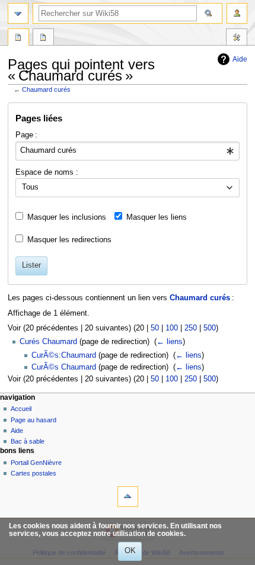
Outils (237, 38)
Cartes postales (33, 473)
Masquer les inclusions (66, 217)
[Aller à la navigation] (18, 13)
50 (155, 328)
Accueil (21, 408)
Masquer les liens (156, 217)
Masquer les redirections (69, 240)
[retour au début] (127, 496)
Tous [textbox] (30, 187)
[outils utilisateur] (237, 13)
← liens (170, 342)
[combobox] (127, 151)
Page (18, 38)
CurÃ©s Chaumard (63, 367)
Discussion (43, 38)
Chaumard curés (46, 89)
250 (190, 328)
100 (171, 328)
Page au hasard (33, 419)
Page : (26, 135)
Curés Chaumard (48, 342)
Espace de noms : (46, 172)
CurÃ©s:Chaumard (63, 355)
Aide (239, 59)
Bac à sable (27, 441)
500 (209, 328)
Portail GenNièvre (36, 462)
